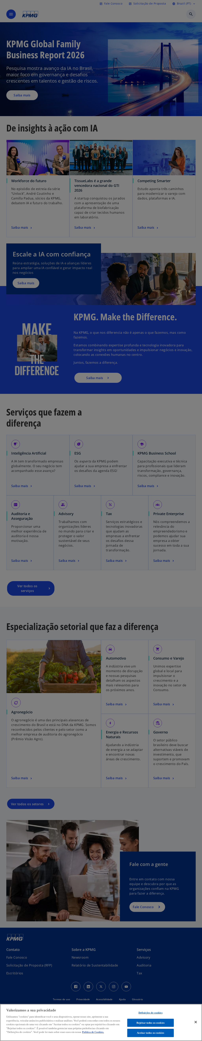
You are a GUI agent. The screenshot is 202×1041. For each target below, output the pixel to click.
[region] (101, 1022)
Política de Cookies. (93, 1032)
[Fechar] (195, 1022)
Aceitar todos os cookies (150, 1032)
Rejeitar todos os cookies (151, 1022)
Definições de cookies (150, 1012)
